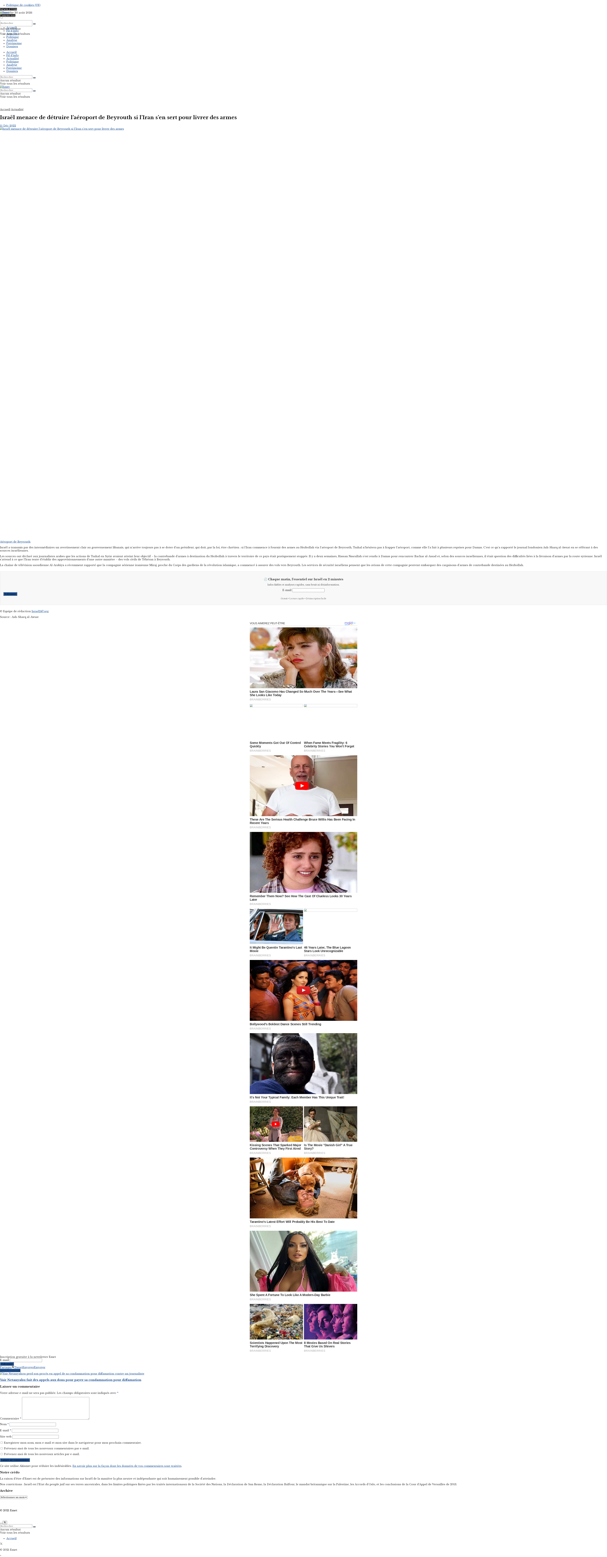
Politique (12, 37)
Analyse (11, 40)
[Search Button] (34, 23)
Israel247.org (40, 611)
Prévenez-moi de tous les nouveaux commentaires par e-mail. (46, 1448)
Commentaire (10, 1418)
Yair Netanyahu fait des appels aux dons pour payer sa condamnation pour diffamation (70, 1380)
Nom (4, 1424)
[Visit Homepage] (5, 12)
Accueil (11, 27)
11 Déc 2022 (8, 125)
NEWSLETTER (8, 9)
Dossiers (12, 46)
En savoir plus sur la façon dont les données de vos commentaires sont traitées (127, 1466)
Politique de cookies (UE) (23, 5)
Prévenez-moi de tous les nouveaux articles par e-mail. (42, 1454)
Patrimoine (14, 43)
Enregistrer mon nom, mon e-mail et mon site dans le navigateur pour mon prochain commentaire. (72, 1442)
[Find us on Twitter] (1, 1544)
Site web (6, 1436)
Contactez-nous (7, 15)
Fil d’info (12, 30)
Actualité (12, 33)
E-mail (286, 590)
